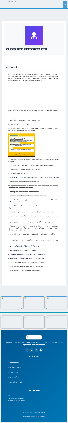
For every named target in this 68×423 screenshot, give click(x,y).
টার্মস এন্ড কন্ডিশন (14, 377)
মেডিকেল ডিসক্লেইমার (16, 368)
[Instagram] (36, 350)
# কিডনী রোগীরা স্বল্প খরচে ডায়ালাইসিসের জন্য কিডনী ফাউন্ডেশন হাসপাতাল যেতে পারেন (28, 254)
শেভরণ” (32, 226)
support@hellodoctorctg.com (16, 400)
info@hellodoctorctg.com (16, 398)
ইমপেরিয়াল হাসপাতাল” (41, 226)
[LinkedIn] (41, 350)
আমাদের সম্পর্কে (14, 363)
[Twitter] (32, 350)
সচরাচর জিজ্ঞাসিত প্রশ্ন (16, 382)
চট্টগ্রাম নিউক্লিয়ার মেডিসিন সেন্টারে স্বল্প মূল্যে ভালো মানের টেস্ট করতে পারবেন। (27, 258)
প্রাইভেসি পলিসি (14, 372)
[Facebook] (27, 350)
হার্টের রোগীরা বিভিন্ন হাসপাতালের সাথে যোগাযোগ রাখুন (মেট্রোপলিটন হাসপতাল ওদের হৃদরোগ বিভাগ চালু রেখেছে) (34, 178)
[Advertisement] (38, 96)
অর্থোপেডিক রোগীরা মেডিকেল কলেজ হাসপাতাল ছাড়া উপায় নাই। (24, 250)
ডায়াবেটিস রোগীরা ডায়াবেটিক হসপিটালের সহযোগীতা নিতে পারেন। (24, 246)
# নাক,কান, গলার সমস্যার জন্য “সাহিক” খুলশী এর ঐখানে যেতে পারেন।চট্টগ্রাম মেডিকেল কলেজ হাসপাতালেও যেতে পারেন (34, 217)
